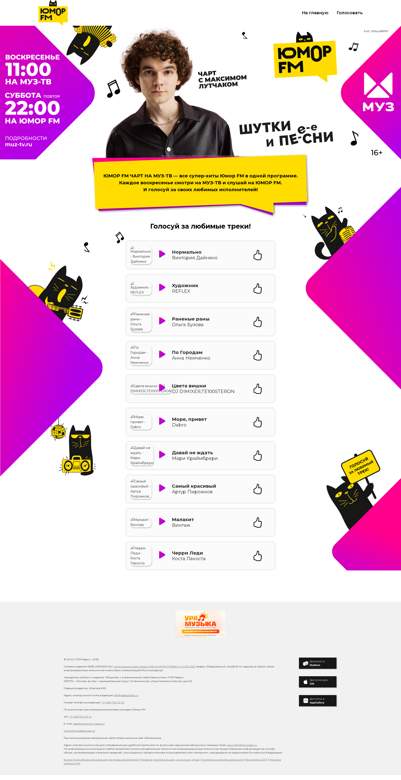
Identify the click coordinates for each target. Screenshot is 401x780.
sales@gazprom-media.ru (89, 723)
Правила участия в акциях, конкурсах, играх (170, 759)
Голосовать (350, 12)
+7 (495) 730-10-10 (113, 702)
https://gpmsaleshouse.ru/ (79, 730)
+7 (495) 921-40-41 (80, 716)
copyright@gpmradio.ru (242, 745)
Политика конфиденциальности (222, 759)
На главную (315, 12)
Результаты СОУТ (256, 759)
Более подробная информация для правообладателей (101, 759)
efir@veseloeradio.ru (126, 695)
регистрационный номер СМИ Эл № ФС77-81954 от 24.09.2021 (154, 666)
